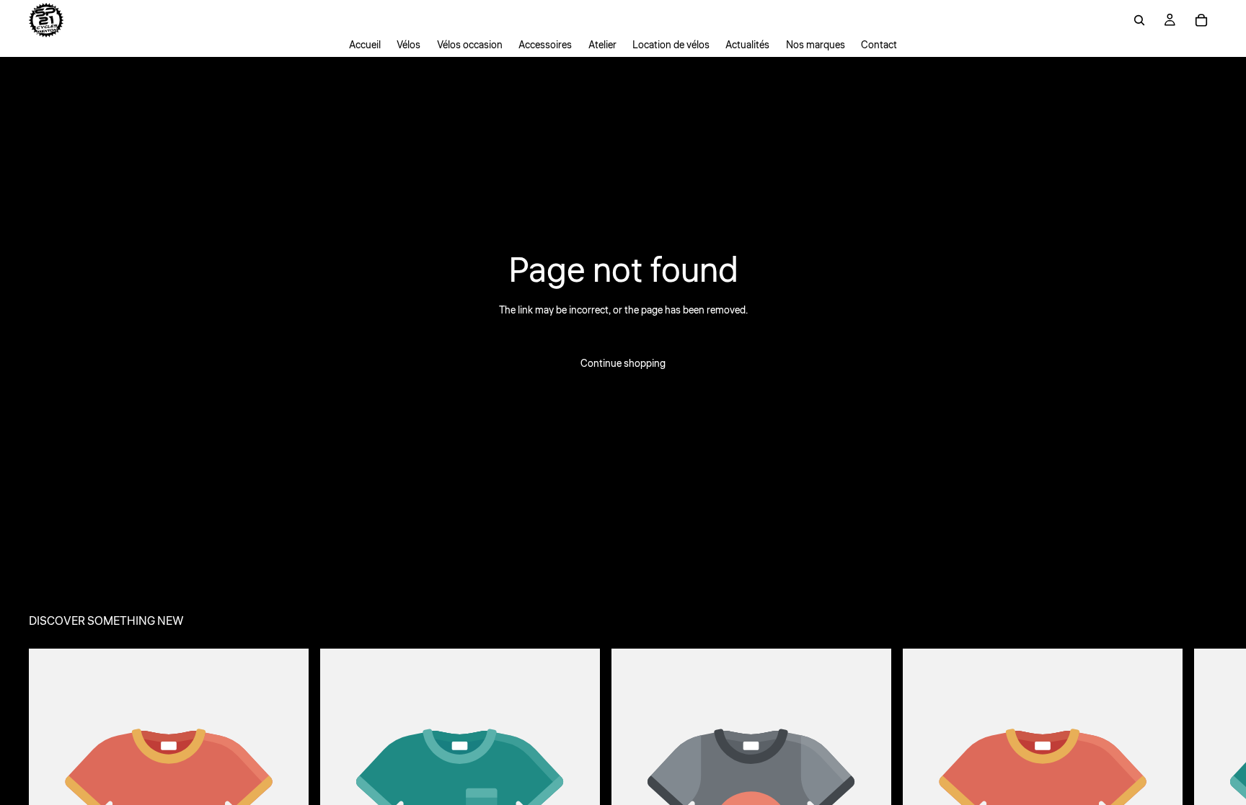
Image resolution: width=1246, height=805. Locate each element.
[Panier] (1201, 20)
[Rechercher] (1139, 20)
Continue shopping (623, 364)
